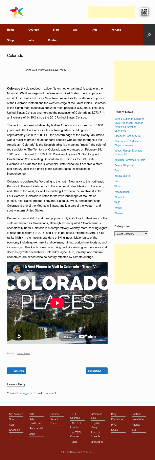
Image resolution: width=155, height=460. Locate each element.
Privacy (136, 424)
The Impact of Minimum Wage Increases (128, 143)
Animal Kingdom (124, 165)
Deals (114, 430)
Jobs (31, 40)
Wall (75, 29)
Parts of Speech (95, 434)
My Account (16, 414)
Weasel (118, 213)
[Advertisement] (111, 12)
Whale (118, 207)
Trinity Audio (45, 70)
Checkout (14, 430)
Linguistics (97, 441)
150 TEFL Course (76, 434)
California (16, 370)
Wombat (119, 197)
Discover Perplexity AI (127, 136)
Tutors (74, 441)
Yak (116, 181)
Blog (56, 29)
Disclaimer (117, 419)
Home (10, 29)
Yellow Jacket (122, 175)
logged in (28, 393)
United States (23, 353)
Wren (117, 186)
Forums (116, 29)
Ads (94, 29)
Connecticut (96, 370)
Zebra (117, 170)
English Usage (95, 425)
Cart (11, 424)
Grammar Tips (96, 416)
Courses (33, 29)
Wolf (117, 202)
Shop (10, 40)
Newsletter (138, 419)
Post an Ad (36, 428)
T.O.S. (135, 430)
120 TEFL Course (76, 425)
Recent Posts (54, 421)
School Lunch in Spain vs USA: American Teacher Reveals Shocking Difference (129, 124)
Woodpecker (121, 192)
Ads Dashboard (35, 421)
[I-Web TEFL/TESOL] (17, 12)
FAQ (113, 424)
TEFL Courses (75, 416)
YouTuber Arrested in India (129, 160)
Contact (53, 40)
